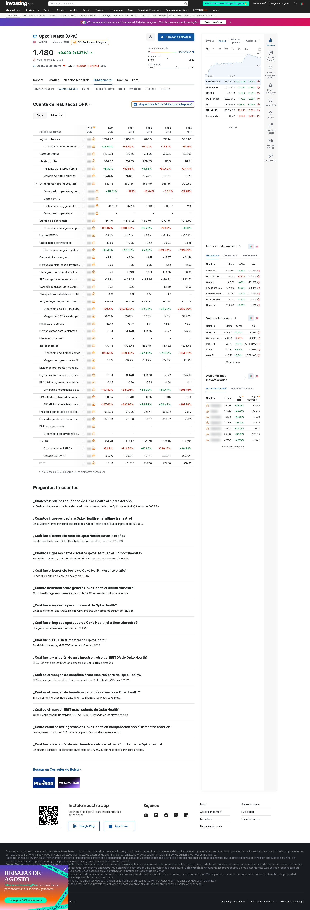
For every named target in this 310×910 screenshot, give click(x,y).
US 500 (210, 93)
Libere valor (184, 52)
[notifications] (295, 3)
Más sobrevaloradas (242, 388)
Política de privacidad (262, 901)
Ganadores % (230, 255)
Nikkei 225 (211, 110)
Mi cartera (206, 819)
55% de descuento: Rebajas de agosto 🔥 (226, 3)
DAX (208, 104)
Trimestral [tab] (56, 115)
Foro (135, 80)
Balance (86, 88)
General (38, 80)
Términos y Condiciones (232, 901)
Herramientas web (211, 826)
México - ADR (138, 15)
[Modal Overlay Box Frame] (34, 887)
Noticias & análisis (77, 80)
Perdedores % (250, 255)
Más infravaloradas (216, 388)
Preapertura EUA (67, 15)
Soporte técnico (251, 819)
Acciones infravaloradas (205, 15)
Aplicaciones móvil (211, 811)
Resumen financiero (43, 88)
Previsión (165, 88)
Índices (222, 40)
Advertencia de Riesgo (292, 901)
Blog (203, 804)
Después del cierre (87, 15)
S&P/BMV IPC (213, 81)
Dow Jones (212, 87)
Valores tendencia (219, 318)
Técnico (122, 80)
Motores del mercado (221, 246)
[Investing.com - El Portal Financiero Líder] (20, 3)
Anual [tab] (40, 115)
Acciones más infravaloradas (216, 378)
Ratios (121, 88)
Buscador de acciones (177, 10)
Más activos (212, 255)
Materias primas (236, 41)
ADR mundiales (120, 15)
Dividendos (135, 88)
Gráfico (54, 80)
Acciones (13, 15)
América (152, 15)
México (52, 15)
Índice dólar (212, 116)
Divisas (210, 40)
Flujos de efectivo (104, 88)
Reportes (151, 88)
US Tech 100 (212, 98)
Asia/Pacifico (175, 15)
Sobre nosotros (250, 804)
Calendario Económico (149, 10)
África (187, 15)
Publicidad (247, 811)
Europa (162, 15)
